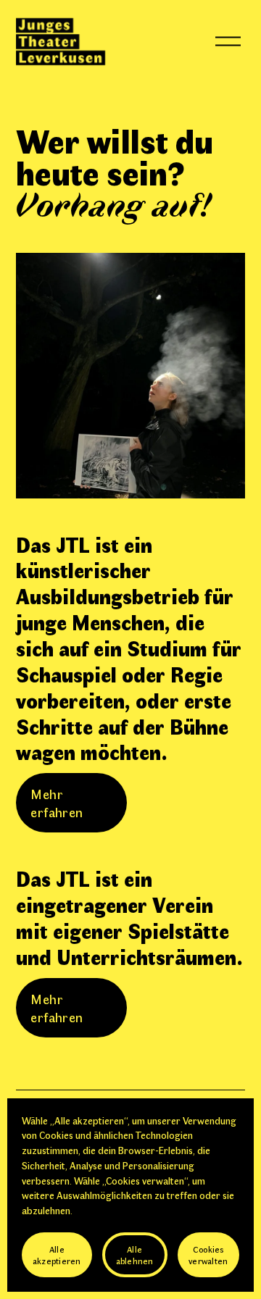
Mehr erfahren (56, 803)
